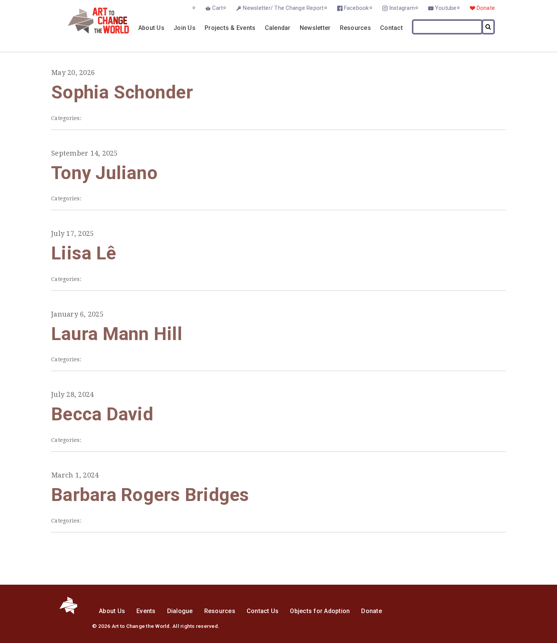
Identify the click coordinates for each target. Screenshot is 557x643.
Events (146, 611)
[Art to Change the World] (92, 31)
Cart (217, 8)
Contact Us (263, 611)
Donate (486, 8)
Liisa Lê (83, 253)
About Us (151, 27)
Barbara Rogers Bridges (150, 495)
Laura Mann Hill (116, 334)
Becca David (102, 414)
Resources (355, 27)
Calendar (278, 27)
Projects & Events (230, 27)
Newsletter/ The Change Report (283, 8)
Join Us (185, 27)
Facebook (356, 8)
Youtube (446, 8)
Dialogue (180, 611)
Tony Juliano (104, 173)
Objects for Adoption (320, 611)
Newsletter (315, 27)
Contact (391, 27)
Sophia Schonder (122, 92)
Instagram (402, 8)
